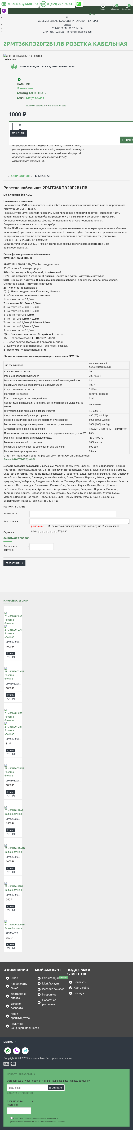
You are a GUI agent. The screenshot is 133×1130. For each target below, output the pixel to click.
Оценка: (7, 532)
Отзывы (42, 176)
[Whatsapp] (7, 1050)
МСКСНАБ (37, 93)
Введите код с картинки (11, 548)
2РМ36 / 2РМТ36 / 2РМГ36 (67, 28)
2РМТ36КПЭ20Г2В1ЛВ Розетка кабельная (67, 31)
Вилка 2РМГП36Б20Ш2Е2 (19, 459)
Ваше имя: (9, 513)
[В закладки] (8, 657)
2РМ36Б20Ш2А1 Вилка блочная (13, 818)
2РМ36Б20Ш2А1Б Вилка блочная (13, 857)
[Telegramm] (25, 1050)
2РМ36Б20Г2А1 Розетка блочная (13, 642)
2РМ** (67, 24)
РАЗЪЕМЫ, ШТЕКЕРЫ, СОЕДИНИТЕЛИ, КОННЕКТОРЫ (67, 20)
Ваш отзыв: (9, 521)
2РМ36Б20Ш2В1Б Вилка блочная (13, 933)
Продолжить (13, 563)
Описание (20, 176)
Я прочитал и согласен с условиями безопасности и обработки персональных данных (37, 1120)
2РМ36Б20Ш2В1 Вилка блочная (13, 895)
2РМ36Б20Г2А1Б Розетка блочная (13, 683)
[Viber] (16, 1050)
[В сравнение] (13, 657)
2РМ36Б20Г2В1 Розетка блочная (13, 739)
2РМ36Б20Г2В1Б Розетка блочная (13, 780)
